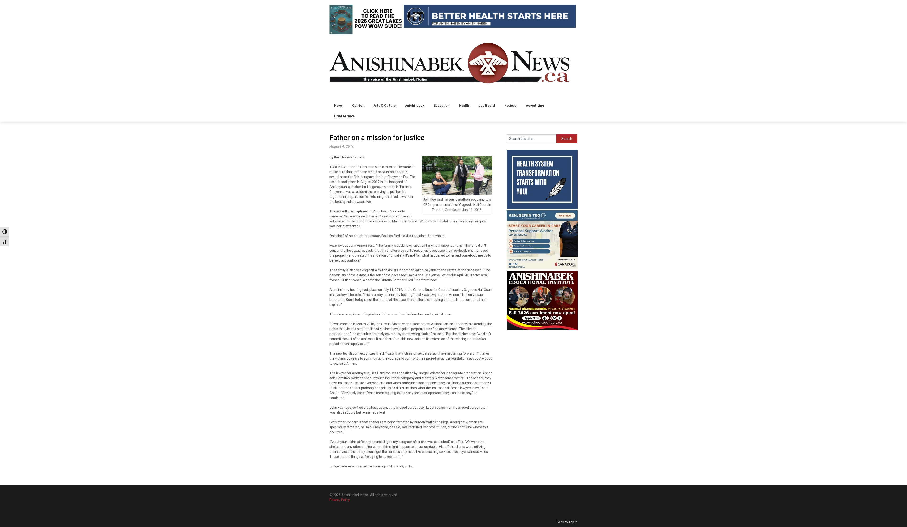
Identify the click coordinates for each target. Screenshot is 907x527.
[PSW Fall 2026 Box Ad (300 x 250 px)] (542, 268)
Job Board (487, 105)
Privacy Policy (339, 500)
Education (441, 105)
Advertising (535, 105)
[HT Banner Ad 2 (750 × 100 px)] (490, 26)
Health (464, 105)
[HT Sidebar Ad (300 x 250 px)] (542, 208)
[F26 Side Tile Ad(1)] (542, 329)
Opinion (358, 105)
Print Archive (344, 116)
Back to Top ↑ (567, 522)
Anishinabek (414, 105)
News (338, 105)
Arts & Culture (385, 105)
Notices (510, 105)
